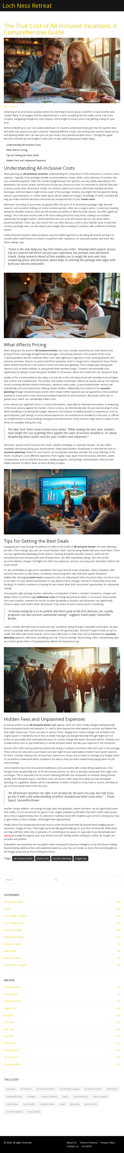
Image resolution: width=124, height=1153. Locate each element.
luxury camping (100, 1096)
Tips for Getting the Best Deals (22, 155)
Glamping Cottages (14, 936)
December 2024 (12, 1064)
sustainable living (14, 1096)
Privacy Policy (107, 1142)
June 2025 (9, 1022)
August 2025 (10, 1008)
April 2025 (9, 1036)
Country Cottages (13, 929)
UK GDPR (87, 1146)
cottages (31, 1096)
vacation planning (62, 858)
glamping (74, 1104)
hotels (65, 1096)
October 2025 (11, 994)
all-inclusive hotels (23, 858)
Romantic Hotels (12, 944)
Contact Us (72, 1146)
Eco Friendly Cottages (15, 915)
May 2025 (9, 1029)
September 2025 (12, 1001)
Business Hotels (12, 958)
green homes (90, 1104)
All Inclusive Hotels (13, 901)
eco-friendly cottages (69, 1089)
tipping (7, 835)
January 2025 (10, 1057)
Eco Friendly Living (13, 923)
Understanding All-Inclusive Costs (23, 144)
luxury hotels (34, 1111)
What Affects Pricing (16, 149)
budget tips (81, 858)
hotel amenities (81, 1096)
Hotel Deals (10, 950)
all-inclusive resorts (45, 1089)
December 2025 (12, 987)
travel (62, 1104)
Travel (7, 908)
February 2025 (11, 1050)
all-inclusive (26, 1089)
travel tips (10, 1089)
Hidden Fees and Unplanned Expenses (26, 160)
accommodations (14, 1111)
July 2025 (8, 1015)
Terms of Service (88, 1142)
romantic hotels (47, 1104)
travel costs (43, 858)
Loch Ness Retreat (27, 6)
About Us (72, 1142)
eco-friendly (28, 1104)
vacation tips (12, 1104)
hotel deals (112, 1089)
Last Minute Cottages (15, 965)
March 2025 (10, 1043)
